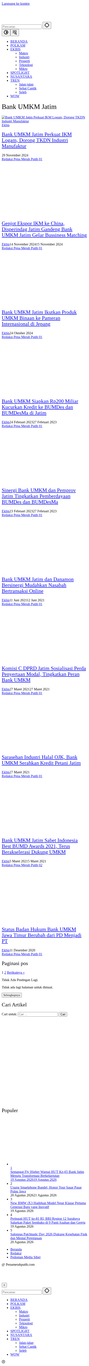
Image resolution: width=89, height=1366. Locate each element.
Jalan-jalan (26, 1343)
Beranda (16, 1249)
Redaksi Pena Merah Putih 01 (22, 159)
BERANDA (19, 1300)
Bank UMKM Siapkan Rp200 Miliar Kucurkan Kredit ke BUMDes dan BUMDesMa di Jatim (40, 407)
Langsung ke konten (16, 3)
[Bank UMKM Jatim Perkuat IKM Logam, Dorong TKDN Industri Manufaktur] (44, 121)
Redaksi (15, 1253)
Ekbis (6, 125)
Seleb (23, 1350)
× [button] (4, 1285)
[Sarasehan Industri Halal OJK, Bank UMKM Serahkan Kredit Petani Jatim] (44, 748)
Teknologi (26, 1323)
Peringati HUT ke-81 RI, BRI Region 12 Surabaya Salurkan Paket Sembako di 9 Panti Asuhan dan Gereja (47, 1220)
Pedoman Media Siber (25, 1257)
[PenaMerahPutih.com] (44, 20)
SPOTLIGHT (20, 1331)
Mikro (23, 1327)
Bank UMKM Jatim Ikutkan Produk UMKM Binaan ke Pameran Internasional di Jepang (39, 318)
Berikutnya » (16, 972)
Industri (24, 1315)
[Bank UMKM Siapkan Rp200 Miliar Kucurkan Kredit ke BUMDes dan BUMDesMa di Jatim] (44, 392)
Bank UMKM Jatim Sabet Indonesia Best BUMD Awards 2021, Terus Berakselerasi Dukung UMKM (40, 846)
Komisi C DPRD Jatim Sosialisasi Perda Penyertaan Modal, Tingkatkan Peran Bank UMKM (44, 674)
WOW (14, 1354)
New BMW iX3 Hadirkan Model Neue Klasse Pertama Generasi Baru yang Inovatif (48, 1205)
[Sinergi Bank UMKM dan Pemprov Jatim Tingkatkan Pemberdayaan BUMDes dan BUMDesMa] (44, 481)
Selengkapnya (11, 995)
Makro (23, 1311)
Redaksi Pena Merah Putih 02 (22, 865)
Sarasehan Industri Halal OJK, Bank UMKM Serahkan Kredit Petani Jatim (41, 760)
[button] (47, 25)
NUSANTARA (21, 1335)
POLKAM (17, 1304)
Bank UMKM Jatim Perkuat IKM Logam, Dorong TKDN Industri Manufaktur (37, 140)
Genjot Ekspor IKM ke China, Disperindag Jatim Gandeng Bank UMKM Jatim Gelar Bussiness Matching (44, 229)
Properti (24, 1319)
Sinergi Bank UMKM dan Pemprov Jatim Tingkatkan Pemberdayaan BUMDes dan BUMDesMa (39, 496)
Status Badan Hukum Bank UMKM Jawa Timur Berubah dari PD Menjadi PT (41, 935)
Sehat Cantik (28, 1346)
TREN (15, 1339)
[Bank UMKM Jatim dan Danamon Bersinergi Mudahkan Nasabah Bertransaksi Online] (44, 570)
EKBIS (15, 1307)
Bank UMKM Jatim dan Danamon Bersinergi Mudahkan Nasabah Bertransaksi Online (38, 585)
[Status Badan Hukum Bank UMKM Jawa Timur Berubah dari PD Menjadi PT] (44, 920)
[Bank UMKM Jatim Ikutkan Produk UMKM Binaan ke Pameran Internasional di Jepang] (44, 303)
